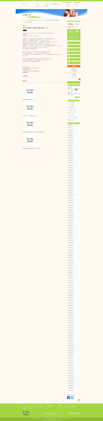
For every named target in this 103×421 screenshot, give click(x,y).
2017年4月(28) (70, 337)
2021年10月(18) (71, 217)
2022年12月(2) (70, 187)
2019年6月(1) (70, 272)
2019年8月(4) (70, 267)
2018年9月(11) (70, 295)
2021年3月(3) (70, 232)
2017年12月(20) (71, 317)
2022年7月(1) (70, 197)
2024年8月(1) (70, 162)
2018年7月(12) (70, 300)
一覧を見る (77, 97)
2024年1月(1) (70, 172)
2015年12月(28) (71, 377)
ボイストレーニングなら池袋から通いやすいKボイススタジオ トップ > (34, 20)
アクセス (73, 76)
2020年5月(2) (70, 250)
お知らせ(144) (70, 107)
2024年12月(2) (70, 152)
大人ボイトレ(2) (71, 115)
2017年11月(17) (71, 320)
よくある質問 (73, 74)
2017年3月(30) (70, 340)
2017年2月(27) (70, 342)
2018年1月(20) (70, 315)
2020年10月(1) (70, 242)
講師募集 (24, 408)
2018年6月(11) (70, 302)
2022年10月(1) (70, 190)
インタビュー (73, 73)
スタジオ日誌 (33, 406)
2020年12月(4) (70, 240)
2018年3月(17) (70, 310)
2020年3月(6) (70, 255)
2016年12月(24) (71, 347)
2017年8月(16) (70, 327)
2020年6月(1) (70, 247)
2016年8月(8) (70, 357)
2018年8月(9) (70, 297)
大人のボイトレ (31, 405)
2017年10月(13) (71, 322)
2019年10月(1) (70, 265)
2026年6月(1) (70, 130)
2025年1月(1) (70, 150)
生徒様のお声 (73, 69)
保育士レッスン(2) (71, 120)
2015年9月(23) (70, 385)
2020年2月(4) (70, 257)
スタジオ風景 (73, 71)
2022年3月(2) (70, 207)
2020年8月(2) (70, 245)
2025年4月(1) (70, 147)
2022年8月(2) (70, 195)
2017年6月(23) (70, 332)
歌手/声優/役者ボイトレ (50, 405)
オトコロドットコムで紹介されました (30, 115)
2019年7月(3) (70, 270)
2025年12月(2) (70, 137)
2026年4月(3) (70, 135)
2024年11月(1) (70, 155)
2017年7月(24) (70, 330)
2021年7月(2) (70, 222)
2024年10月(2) (70, 157)
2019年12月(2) (70, 262)
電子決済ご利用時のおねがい (28, 99)
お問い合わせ (77, 2)
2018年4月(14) (70, 307)
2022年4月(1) (70, 205)
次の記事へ (25, 76)
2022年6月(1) (70, 200)
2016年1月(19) (70, 375)
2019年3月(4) (70, 280)
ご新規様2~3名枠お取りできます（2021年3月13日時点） (33, 132)
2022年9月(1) (70, 192)
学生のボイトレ (40, 405)
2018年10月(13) (71, 292)
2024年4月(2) (70, 170)
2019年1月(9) (70, 285)
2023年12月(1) (70, 175)
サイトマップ (31, 408)
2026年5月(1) (70, 132)
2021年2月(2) (70, 235)
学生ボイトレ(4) (71, 112)
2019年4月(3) (70, 277)
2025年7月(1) (70, 142)
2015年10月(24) (71, 382)
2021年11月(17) (71, 215)
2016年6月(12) (70, 362)
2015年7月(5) (70, 390)
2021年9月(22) (70, 220)
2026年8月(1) (70, 125)
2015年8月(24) (70, 387)
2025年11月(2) (70, 140)
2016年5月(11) (70, 365)
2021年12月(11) (71, 212)
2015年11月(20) (71, 380)
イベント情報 (25, 406)
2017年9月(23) (70, 325)
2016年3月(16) (70, 370)
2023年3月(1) (70, 185)
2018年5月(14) (70, 305)
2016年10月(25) (71, 352)
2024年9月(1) (70, 160)
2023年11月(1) (70, 177)
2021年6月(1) (70, 225)
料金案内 (60, 405)
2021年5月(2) (70, 227)
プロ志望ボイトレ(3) (72, 110)
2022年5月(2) (70, 202)
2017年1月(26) (70, 345)
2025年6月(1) (70, 145)
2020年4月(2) (70, 252)
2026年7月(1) (70, 127)
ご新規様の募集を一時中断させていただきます (31, 148)
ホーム (24, 405)
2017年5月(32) (70, 335)
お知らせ (46, 20)
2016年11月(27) (71, 350)
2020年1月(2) (70, 260)
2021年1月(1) (70, 237)
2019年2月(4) (70, 282)
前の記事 (25, 75)
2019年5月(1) (70, 275)
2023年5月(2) (70, 182)
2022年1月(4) (70, 210)
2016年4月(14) (70, 367)
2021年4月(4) (70, 230)
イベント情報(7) (71, 105)
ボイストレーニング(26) (72, 117)
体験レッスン (74, 406)
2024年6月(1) (70, 167)
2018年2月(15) (70, 312)
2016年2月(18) (70, 372)
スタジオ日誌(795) (71, 102)
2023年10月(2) (70, 180)
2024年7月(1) (70, 165)
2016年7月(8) (70, 360)
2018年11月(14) (71, 290)
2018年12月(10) (71, 287)
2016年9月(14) (70, 355)
